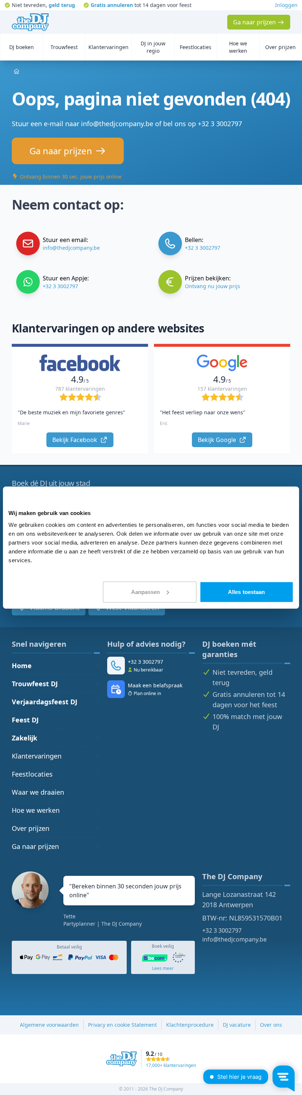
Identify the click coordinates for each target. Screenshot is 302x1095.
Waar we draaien (38, 792)
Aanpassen (145, 591)
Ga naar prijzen (35, 846)
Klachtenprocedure (190, 1024)
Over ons (271, 1024)
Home (22, 665)
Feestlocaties (32, 774)
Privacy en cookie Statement (122, 1024)
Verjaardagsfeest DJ (44, 701)
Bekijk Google (218, 440)
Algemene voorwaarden (49, 1024)
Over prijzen (30, 828)
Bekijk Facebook (75, 440)
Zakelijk (24, 737)
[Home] (30, 22)
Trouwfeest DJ (35, 683)
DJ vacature (237, 1024)
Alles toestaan (246, 591)
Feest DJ (25, 719)
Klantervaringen (37, 756)
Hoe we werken (36, 810)
